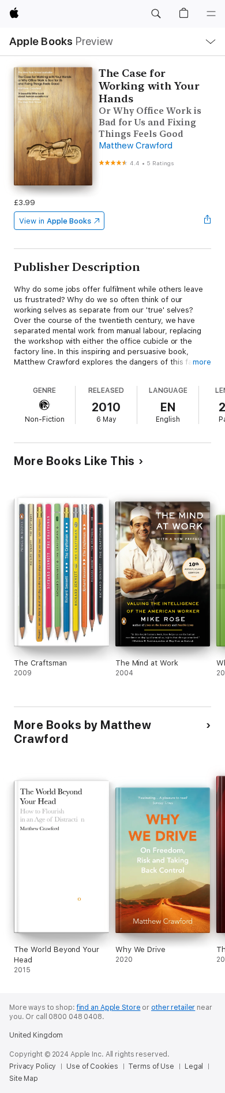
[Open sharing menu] (207, 220)
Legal (194, 1066)
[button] (156, 14)
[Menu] (211, 14)
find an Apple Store (109, 1007)
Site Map (23, 1079)
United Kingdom (36, 1035)
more (202, 362)
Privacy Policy (32, 1066)
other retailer (173, 1007)
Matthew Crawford (135, 145)
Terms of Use (151, 1066)
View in (55, 221)
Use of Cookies (92, 1066)
